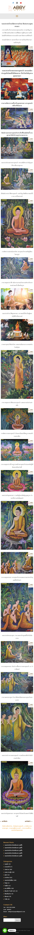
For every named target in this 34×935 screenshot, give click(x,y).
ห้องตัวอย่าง (8, 894)
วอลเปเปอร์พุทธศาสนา (17, 830)
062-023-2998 (11, 907)
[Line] (5, 930)
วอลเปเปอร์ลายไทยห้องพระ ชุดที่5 (13, 848)
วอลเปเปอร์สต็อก (9, 880)
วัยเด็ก (6, 886)
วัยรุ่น (6, 883)
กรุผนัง (6, 864)
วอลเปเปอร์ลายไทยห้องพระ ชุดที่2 (13, 856)
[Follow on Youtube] (20, 2)
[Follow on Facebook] (13, 2)
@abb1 (9, 909)
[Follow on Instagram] (17, 2)
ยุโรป (6, 875)
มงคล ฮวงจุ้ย (8, 872)
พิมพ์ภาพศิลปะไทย (7, 826)
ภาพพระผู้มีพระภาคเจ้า (15, 828)
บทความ (7, 869)
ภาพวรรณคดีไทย (26, 828)
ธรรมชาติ (7, 867)
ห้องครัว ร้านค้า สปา (10, 891)
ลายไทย (7, 877)
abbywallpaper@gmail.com (16, 912)
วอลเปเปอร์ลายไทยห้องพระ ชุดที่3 (13, 853)
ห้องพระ (7, 896)
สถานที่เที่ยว (8, 888)
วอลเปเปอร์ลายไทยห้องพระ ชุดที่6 (13, 845)
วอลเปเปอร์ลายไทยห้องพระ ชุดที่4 (13, 850)
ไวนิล (6, 899)
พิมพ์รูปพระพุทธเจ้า (18, 826)
